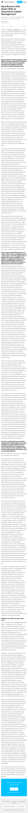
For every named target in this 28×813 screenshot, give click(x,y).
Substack (7, 810)
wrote (3, 254)
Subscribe (19, 2)
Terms (18, 801)
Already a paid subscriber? (14, 792)
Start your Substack (10, 806)
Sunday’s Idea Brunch (13, 30)
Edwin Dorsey (4, 21)
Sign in (25, 2)
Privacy (15, 801)
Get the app (21, 806)
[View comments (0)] (7, 26)
